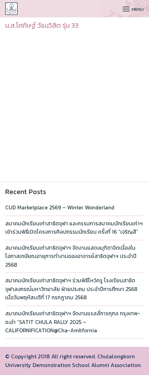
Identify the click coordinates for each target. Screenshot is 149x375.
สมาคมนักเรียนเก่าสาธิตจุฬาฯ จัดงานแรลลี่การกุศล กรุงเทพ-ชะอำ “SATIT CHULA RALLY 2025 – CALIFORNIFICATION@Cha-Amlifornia (72, 321)
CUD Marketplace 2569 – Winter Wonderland (59, 207)
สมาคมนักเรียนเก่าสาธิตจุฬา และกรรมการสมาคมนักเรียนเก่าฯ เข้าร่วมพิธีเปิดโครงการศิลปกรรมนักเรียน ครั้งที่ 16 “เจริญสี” (74, 227)
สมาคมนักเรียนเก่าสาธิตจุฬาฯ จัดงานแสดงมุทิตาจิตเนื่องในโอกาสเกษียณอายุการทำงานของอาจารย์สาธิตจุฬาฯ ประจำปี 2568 (71, 256)
